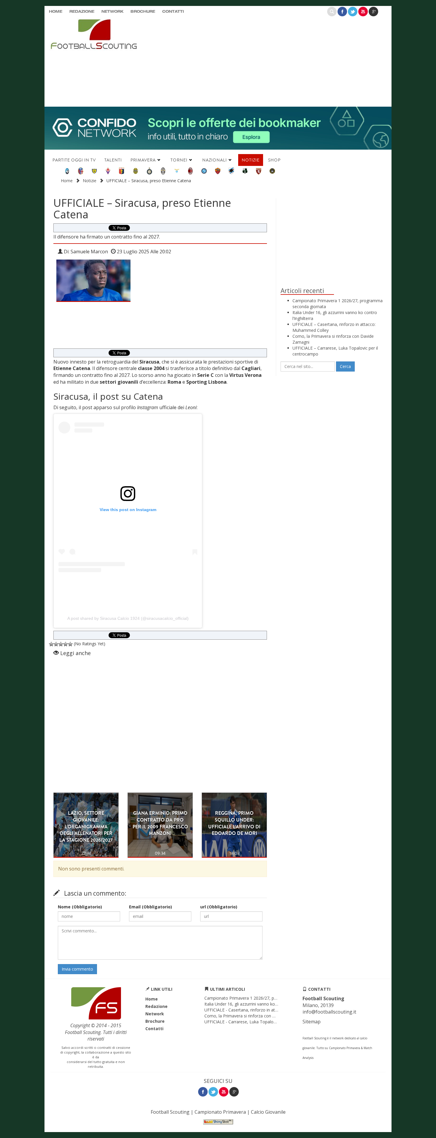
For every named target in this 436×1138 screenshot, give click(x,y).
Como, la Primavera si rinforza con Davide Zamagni (254, 1016)
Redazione (81, 12)
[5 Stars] (70, 644)
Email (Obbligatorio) (150, 907)
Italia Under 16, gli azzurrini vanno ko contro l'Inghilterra (257, 1004)
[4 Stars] (65, 644)
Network (112, 12)
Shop (274, 160)
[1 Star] (51, 644)
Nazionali (214, 160)
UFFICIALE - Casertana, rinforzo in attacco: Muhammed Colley (264, 1010)
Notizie (251, 160)
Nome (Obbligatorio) (80, 907)
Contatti (173, 12)
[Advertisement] (276, 60)
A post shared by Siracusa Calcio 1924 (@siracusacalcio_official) (128, 618)
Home (55, 12)
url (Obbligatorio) (218, 907)
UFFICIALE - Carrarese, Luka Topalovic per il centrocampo (260, 1022)
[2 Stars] (56, 644)
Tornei (179, 160)
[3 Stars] (60, 644)
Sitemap (312, 1021)
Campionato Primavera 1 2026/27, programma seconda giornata (266, 998)
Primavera (143, 160)
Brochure (143, 12)
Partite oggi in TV (74, 160)
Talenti (113, 160)
